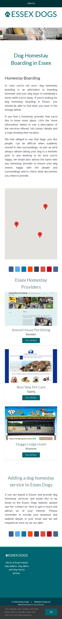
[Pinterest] (49, 269)
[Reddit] (30, 269)
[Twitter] (17, 269)
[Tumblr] (36, 269)
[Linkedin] (23, 269)
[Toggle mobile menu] (31, 22)
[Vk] (55, 269)
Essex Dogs (24, 602)
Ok (51, 611)
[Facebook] (11, 269)
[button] (45, 207)
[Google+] (43, 269)
